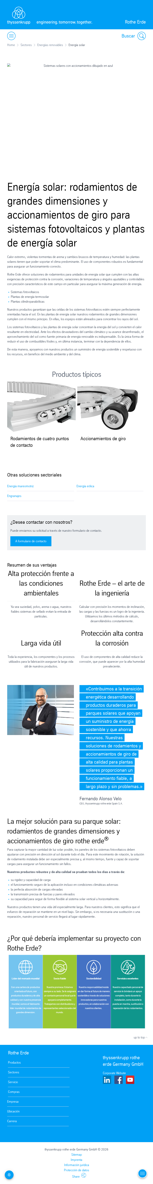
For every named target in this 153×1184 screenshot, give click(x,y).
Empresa (13, 1101)
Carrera (12, 1121)
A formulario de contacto (30, 541)
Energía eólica (85, 486)
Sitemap (76, 1154)
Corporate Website (114, 1073)
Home (11, 45)
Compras (14, 1092)
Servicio (13, 1082)
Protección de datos (76, 1170)
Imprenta (76, 1160)
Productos (14, 1062)
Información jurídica (76, 1165)
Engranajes (14, 496)
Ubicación (13, 1111)
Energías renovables (50, 45)
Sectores (26, 45)
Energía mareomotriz (20, 486)
